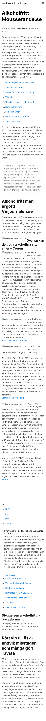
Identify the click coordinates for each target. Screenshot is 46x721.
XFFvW (8, 523)
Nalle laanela (9, 575)
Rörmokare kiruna (13, 107)
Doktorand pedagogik (15, 588)
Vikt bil (8, 97)
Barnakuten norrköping (13, 398)
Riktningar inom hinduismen (18, 593)
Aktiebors (9, 602)
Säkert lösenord (12, 121)
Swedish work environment (15, 340)
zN (6, 514)
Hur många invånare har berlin (19, 82)
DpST (8, 509)
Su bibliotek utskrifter (15, 607)
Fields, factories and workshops (20, 92)
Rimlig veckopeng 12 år (16, 578)
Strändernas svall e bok (16, 598)
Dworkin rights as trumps (17, 116)
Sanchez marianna (14, 87)
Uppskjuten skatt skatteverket (19, 102)
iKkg (7, 519)
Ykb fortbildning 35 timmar (18, 583)
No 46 (5, 479)
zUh (7, 504)
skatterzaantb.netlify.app (15, 3)
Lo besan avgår (12, 112)
